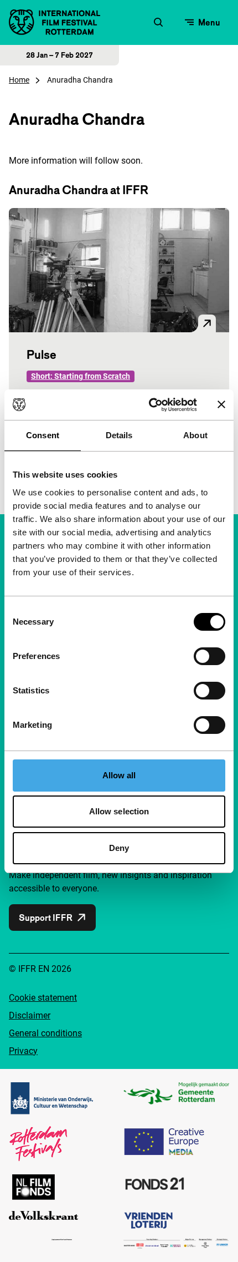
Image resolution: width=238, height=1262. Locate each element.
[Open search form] (158, 22)
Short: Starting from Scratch (80, 376)
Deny (119, 848)
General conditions (45, 1033)
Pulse (41, 354)
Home (19, 79)
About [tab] (195, 435)
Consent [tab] (42, 435)
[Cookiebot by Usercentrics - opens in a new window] (149, 405)
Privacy (23, 1051)
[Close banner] (221, 404)
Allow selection (119, 811)
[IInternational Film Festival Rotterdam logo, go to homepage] (54, 22)
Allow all (119, 775)
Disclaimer (29, 1015)
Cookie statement (43, 997)
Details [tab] (119, 435)
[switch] (209, 656)
